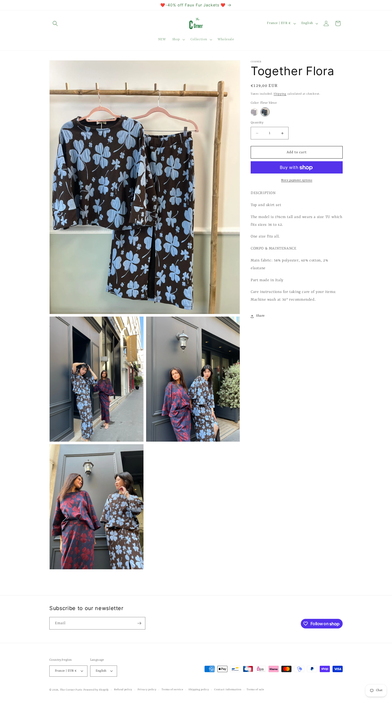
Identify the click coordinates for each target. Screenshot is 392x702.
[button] (55, 23)
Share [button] (260, 316)
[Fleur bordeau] (254, 112)
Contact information (227, 689)
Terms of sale (255, 689)
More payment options (296, 180)
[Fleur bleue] (265, 112)
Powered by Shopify (96, 689)
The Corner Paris (71, 689)
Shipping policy (199, 689)
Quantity (257, 122)
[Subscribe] (139, 623)
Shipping (280, 93)
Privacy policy (147, 689)
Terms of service (172, 689)
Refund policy (123, 689)
